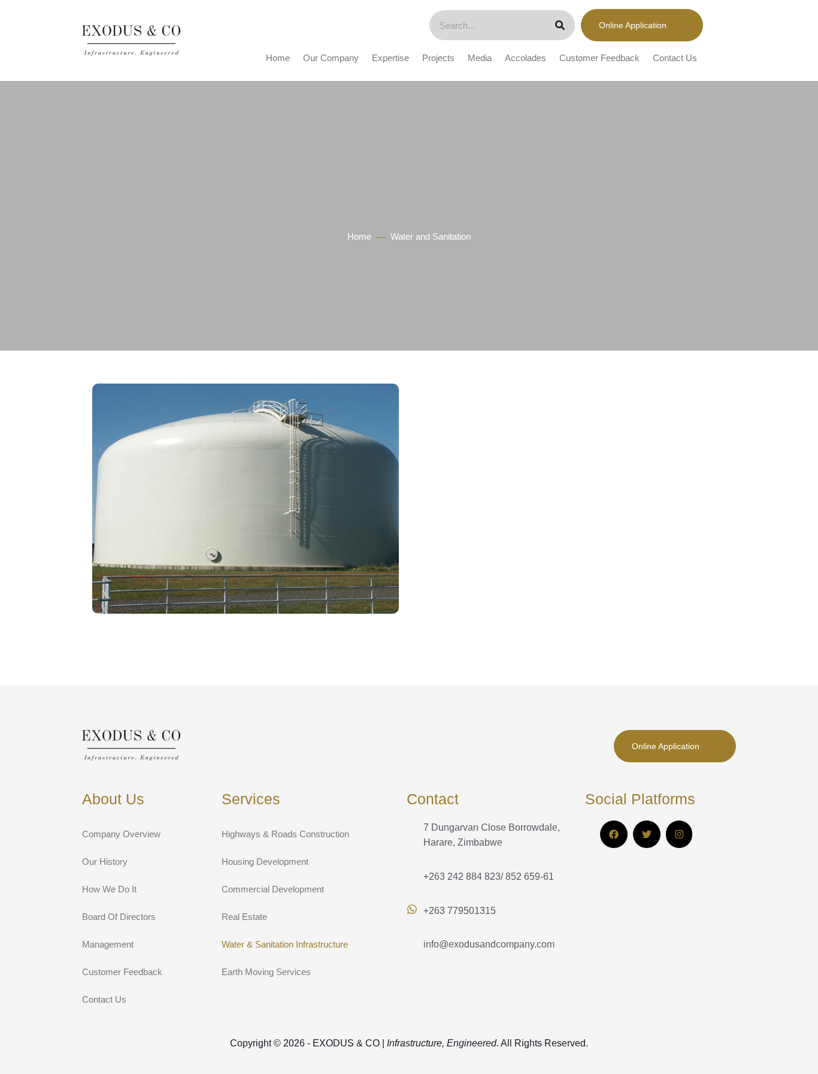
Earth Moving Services (266, 972)
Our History (105, 861)
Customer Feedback (599, 58)
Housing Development (265, 861)
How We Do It (109, 889)
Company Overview (121, 834)
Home (278, 58)
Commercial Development (273, 889)
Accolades (525, 58)
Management (108, 944)
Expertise (390, 58)
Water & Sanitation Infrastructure (285, 944)
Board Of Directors (119, 917)
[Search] (560, 25)
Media (480, 58)
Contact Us (675, 58)
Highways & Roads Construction (285, 834)
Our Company (331, 58)
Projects (438, 58)
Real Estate (244, 917)
